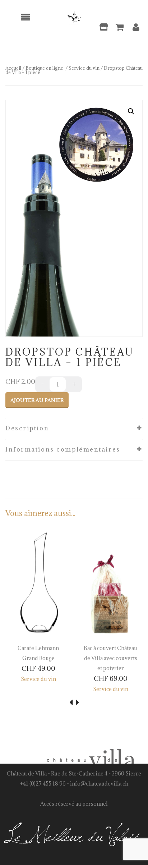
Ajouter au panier (37, 400)
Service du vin (84, 68)
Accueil (13, 68)
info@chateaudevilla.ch (99, 783)
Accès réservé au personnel (74, 803)
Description (27, 428)
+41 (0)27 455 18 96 (43, 783)
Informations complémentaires (62, 449)
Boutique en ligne (44, 68)
